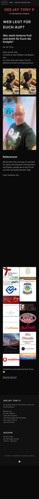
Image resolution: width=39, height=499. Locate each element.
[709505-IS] (11, 260)
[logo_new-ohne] (28, 185)
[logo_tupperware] (11, 185)
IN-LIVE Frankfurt (9, 413)
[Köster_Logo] (28, 235)
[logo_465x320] (28, 307)
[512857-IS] (28, 248)
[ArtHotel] (28, 260)
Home (11, 2)
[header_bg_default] (11, 278)
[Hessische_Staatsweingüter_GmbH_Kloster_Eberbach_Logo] (28, 279)
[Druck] (28, 272)
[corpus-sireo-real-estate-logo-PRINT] (28, 223)
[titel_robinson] (28, 356)
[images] (11, 283)
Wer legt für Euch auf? (22, 2)
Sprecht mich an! (10, 377)
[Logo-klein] (28, 318)
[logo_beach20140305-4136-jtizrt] (11, 210)
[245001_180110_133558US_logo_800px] (11, 248)
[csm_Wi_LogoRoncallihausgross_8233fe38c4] (11, 271)
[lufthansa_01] (11, 327)
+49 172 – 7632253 (10, 441)
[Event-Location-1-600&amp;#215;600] (28, 210)
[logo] (11, 300)
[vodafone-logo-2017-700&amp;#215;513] (11, 360)
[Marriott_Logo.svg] (28, 327)
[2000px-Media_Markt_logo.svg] (28, 198)
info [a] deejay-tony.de (11, 439)
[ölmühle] (28, 338)
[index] (28, 291)
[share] (28, 348)
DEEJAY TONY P (19, 9)
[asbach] (11, 235)
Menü (4, 2)
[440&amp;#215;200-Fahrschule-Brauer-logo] (11, 223)
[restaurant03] (11, 340)
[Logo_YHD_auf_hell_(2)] (11, 314)
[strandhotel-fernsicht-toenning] (11, 350)
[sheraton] (11, 198)
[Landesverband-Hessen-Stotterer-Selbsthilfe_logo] (11, 290)
